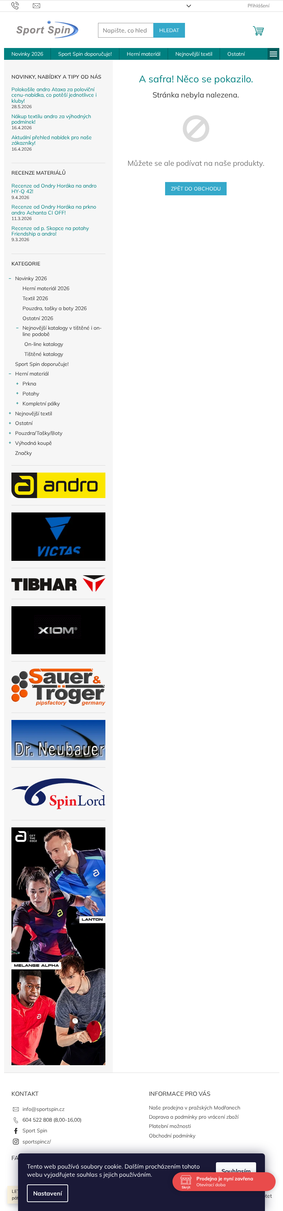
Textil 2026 (35, 298)
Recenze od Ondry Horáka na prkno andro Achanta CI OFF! (53, 210)
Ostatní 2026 (37, 318)
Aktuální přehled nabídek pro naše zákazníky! (51, 140)
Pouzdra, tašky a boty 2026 (54, 308)
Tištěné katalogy (43, 354)
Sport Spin (34, 1130)
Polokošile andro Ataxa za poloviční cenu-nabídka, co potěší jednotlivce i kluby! (54, 95)
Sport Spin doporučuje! (42, 364)
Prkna (29, 383)
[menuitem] (27, 54)
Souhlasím (236, 1171)
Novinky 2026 (31, 278)
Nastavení (47, 1193)
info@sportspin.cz (43, 1109)
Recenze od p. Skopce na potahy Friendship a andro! (50, 231)
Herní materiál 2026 (45, 288)
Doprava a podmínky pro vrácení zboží (193, 1117)
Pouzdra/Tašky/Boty (38, 433)
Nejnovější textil (33, 413)
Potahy (30, 393)
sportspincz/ (36, 1141)
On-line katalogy (43, 344)
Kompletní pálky (41, 403)
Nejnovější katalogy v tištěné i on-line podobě (62, 331)
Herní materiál (32, 373)
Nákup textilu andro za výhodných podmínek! (51, 119)
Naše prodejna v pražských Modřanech (194, 1107)
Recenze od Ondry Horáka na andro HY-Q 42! (54, 189)
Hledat (169, 30)
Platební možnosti (170, 1126)
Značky (23, 453)
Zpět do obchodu (196, 188)
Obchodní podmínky (172, 1135)
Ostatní (23, 423)
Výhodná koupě (33, 443)
